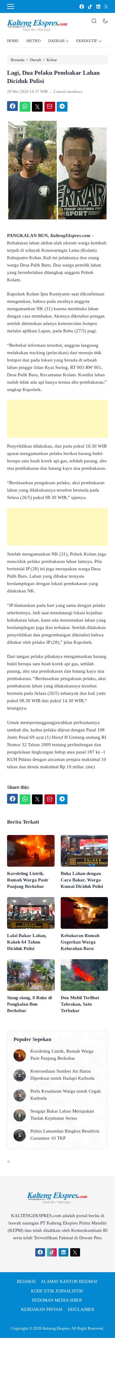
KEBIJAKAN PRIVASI (42, 1309)
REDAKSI (26, 1281)
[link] (81, 6)
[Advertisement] (57, 419)
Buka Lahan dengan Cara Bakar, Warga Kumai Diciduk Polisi (82, 880)
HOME (13, 40)
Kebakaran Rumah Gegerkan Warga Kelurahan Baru (80, 942)
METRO (33, 40)
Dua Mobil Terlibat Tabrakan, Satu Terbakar (80, 1004)
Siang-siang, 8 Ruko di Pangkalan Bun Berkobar (29, 1004)
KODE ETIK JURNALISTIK (57, 1291)
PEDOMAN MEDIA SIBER (57, 1300)
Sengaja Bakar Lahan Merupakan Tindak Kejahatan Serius (62, 1115)
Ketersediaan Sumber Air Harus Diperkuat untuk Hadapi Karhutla (62, 1075)
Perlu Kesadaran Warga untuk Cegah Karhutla (65, 1095)
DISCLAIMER (81, 1309)
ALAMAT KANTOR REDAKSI (69, 1281)
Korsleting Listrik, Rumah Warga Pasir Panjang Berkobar (27, 880)
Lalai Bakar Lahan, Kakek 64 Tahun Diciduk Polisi (27, 942)
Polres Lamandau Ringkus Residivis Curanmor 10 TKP (64, 1135)
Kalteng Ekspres (56, 1328)
